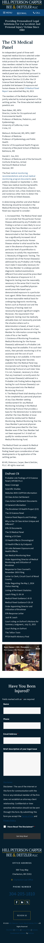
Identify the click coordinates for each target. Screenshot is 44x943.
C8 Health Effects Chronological (19, 540)
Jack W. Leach (11, 617)
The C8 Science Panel (14, 513)
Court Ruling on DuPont (16, 628)
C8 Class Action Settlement (17, 497)
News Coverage (12, 485)
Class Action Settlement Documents (21, 501)
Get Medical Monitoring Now (18, 555)
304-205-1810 (22, 894)
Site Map (17, 930)
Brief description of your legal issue (20, 749)
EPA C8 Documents (13, 528)
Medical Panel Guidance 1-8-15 (18, 598)
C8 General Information (15, 505)
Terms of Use (27, 816)
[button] (7, 12)
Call (37, 12)
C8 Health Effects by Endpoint (18, 544)
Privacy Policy (9, 820)
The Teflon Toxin (12, 632)
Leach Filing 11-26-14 (14, 594)
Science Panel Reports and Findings (21, 517)
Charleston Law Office (23, 879)
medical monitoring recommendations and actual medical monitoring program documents (18, 176)
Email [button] (23, 13)
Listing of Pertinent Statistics (18, 590)
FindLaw (31, 933)
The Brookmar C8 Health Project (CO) (22, 509)
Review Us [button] (22, 915)
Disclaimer (8, 782)
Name (6, 704)
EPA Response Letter (14, 613)
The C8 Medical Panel (14, 532)
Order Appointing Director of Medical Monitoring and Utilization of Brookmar (21, 562)
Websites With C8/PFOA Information (21, 493)
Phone (6, 719)
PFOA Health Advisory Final (17, 636)
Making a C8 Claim (13, 536)
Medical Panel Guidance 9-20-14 (19, 602)
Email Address (10, 734)
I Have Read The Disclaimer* (21, 827)
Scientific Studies (13, 489)
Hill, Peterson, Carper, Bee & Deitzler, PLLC (23, 923)
